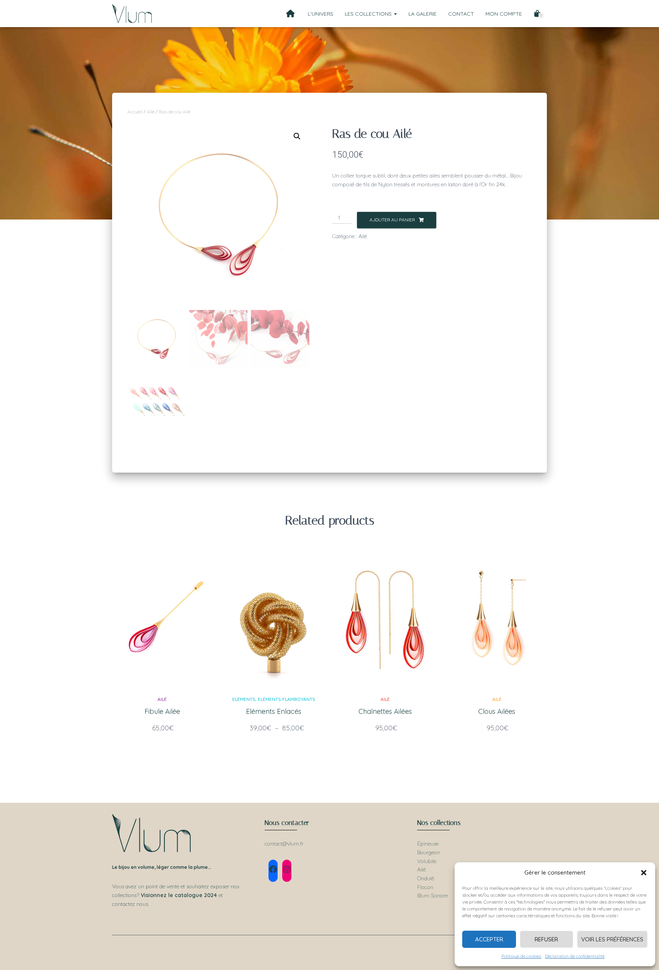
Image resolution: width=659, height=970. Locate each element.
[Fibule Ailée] (162, 618)
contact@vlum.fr (284, 843)
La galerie (422, 13)
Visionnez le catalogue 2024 (179, 895)
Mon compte (503, 13)
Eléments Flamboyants (286, 699)
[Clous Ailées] (497, 618)
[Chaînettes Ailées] (385, 618)
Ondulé (425, 878)
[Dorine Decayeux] (132, 13)
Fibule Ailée (162, 711)
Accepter (489, 939)
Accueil (134, 112)
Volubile (426, 861)
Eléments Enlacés (273, 711)
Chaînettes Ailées (385, 711)
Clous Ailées (496, 711)
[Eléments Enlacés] (274, 618)
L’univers (320, 13)
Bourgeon (428, 852)
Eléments (244, 699)
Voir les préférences (612, 939)
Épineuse (428, 843)
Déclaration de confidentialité (574, 956)
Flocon (425, 887)
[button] (644, 872)
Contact (461, 13)
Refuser (546, 939)
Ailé (150, 112)
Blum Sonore (432, 895)
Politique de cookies (521, 956)
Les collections (369, 13)
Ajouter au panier (392, 220)
